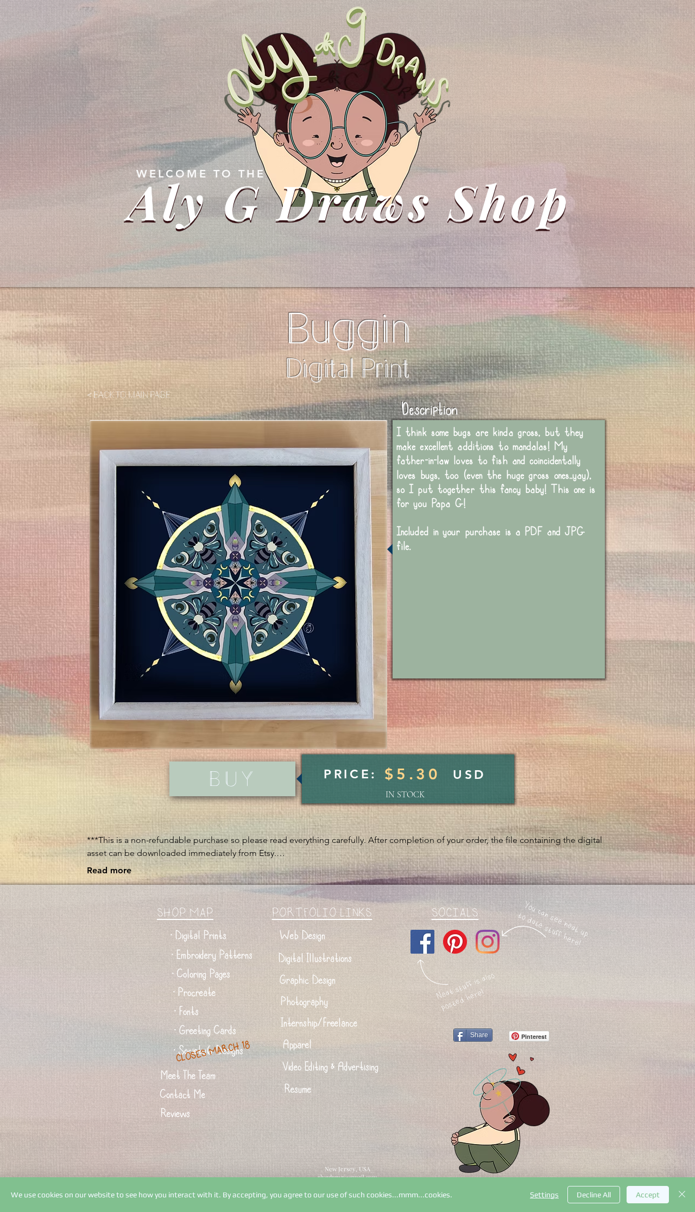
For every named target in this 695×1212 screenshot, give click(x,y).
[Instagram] (488, 942)
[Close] (681, 1194)
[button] (198, 935)
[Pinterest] (455, 942)
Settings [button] (544, 1194)
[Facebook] (422, 942)
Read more (109, 870)
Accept (648, 1194)
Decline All (594, 1194)
